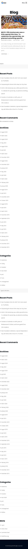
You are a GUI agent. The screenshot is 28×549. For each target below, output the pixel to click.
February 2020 (4, 182)
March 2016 (4, 233)
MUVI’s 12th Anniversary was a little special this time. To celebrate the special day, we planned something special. (12, 35)
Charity (3, 263)
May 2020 (3, 171)
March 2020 (4, 179)
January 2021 (4, 168)
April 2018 (3, 207)
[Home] (4, 3)
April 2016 (3, 229)
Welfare (3, 285)
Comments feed (5, 532)
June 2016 (3, 222)
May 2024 (3, 143)
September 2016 (5, 218)
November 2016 (5, 215)
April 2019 (3, 193)
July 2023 (3, 150)
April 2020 (3, 175)
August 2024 (4, 139)
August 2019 (4, 189)
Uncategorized (5, 281)
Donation (3, 267)
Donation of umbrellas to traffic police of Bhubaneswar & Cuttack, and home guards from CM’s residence (13, 100)
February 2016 (4, 236)
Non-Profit (4, 271)
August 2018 (4, 204)
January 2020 (4, 186)
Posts (2, 278)
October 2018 (4, 200)
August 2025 (4, 132)
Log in (2, 525)
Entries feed (4, 529)
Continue (4, 54)
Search (1, 63)
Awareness (4, 260)
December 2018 (5, 197)
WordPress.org (5, 536)
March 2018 (4, 211)
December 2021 (5, 164)
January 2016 (4, 240)
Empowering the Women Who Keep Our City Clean (14, 84)
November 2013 (5, 247)
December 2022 (5, 157)
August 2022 (4, 161)
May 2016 (3, 225)
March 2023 (4, 153)
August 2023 (4, 146)
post (22, 40)
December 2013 (5, 243)
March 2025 (4, 135)
